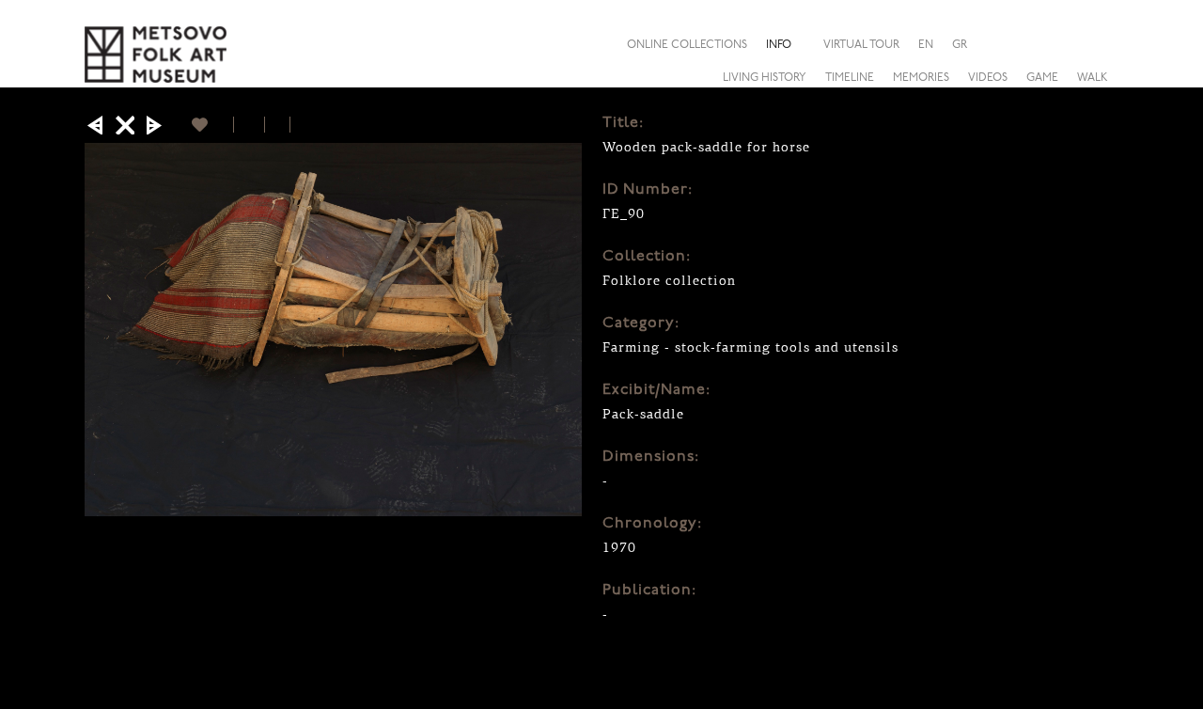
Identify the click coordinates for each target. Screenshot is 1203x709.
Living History (764, 78)
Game (1042, 78)
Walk (1092, 78)
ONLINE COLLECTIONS (687, 45)
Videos (988, 78)
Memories (921, 78)
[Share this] (1103, 44)
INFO (778, 45)
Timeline (849, 78)
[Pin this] (298, 125)
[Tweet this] (277, 125)
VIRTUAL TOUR (861, 45)
